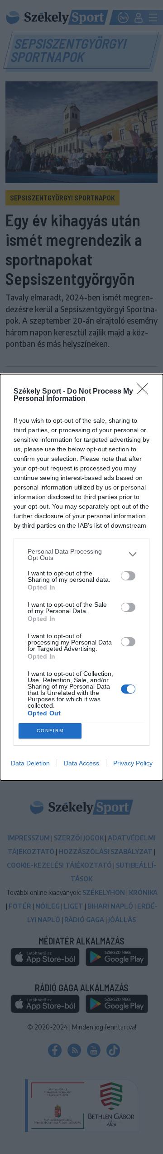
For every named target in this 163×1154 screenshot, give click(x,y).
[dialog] (81, 577)
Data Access (81, 763)
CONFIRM (50, 730)
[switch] (128, 575)
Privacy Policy (133, 763)
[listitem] (81, 554)
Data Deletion (30, 763)
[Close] (145, 391)
